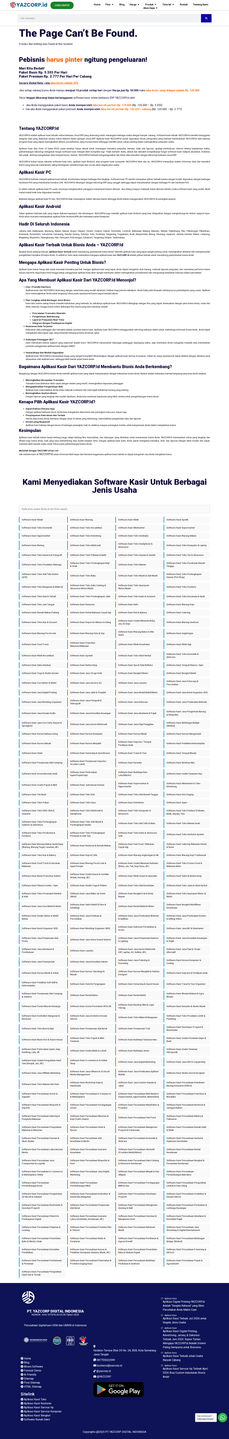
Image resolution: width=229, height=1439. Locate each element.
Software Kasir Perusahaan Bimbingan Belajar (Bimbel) (185, 1240)
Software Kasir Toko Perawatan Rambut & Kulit (41, 895)
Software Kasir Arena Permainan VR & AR (90, 1006)
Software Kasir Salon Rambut (36, 665)
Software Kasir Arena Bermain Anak (39, 773)
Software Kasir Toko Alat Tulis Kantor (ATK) (40, 575)
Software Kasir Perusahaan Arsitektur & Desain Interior (186, 1195)
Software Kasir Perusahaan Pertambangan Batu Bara (180, 1173)
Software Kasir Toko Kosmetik (37, 527)
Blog (122, 4)
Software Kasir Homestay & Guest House (138, 984)
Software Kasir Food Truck (35, 644)
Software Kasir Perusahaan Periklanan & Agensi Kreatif (138, 1240)
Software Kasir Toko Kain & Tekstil (39, 596)
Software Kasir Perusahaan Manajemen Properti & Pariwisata (137, 1128)
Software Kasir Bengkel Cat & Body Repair (135, 895)
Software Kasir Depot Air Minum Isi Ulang (90, 622)
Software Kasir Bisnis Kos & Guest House (42, 1039)
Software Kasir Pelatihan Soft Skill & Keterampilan (40, 984)
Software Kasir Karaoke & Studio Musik (185, 1006)
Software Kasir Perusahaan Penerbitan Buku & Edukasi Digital (137, 1251)
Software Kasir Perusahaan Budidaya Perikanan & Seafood (136, 1262)
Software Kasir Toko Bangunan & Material (42, 587)
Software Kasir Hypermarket (36, 536)
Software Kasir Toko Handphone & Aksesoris (135, 545)
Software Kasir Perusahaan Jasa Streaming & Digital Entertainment (183, 1228)
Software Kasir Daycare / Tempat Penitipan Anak (134, 743)
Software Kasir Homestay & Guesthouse (90, 753)
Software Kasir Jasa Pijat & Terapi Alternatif (183, 950)
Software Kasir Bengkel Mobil (181, 673)
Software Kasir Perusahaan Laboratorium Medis (42, 1151)
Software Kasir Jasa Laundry (132, 683)
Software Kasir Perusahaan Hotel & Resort (87, 1128)
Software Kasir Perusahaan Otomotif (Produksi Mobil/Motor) (136, 1151)
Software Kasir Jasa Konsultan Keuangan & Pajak (186, 939)
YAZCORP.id (46, 454)
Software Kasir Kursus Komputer (86, 734)
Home (97, 4)
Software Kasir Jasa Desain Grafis (38, 713)
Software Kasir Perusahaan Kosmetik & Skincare (137, 1139)
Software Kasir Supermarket (180, 527)
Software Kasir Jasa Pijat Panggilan (135, 724)
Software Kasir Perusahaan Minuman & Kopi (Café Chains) (89, 1117)
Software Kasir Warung (81, 519)
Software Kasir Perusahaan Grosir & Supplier (40, 1095)
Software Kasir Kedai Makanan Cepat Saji (90, 612)
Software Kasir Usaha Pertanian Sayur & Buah (186, 1039)
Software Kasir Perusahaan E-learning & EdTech (186, 1251)
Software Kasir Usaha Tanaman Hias (184, 773)
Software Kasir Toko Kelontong (85, 536)
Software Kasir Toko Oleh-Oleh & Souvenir (38, 812)
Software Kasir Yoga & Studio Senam (40, 673)
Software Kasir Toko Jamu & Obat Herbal (186, 885)
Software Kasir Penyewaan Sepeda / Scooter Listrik (88, 762)
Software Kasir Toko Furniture (181, 587)
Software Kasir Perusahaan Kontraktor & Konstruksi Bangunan (90, 1195)
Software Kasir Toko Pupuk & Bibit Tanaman (87, 1039)
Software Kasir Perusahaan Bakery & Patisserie (184, 1117)
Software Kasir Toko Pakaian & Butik (88, 555)
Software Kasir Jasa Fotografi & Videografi (86, 702)
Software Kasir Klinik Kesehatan (134, 644)
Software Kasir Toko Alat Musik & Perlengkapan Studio (86, 823)
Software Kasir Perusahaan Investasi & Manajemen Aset (137, 1217)
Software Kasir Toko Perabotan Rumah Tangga (185, 564)
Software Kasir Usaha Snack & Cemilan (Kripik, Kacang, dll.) (89, 876)
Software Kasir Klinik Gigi (178, 644)
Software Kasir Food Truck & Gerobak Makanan (41, 864)
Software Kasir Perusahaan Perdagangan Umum (90, 1106)
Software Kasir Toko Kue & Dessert (39, 622)
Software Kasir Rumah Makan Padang (40, 612)
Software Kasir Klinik (128, 519)
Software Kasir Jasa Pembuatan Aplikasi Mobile (138, 1073)
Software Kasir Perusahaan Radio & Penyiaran (87, 1240)
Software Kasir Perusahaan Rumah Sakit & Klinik (186, 1128)
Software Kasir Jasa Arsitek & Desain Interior (88, 1017)
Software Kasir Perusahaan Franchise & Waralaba (186, 1095)
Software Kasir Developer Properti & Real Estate (184, 1028)
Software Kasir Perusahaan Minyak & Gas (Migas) (138, 1173)
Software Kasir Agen (176, 802)
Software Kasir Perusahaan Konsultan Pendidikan (40, 1251)
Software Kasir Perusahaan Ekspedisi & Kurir (89, 1162)
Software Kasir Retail (32, 519)
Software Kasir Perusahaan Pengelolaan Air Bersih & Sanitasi (42, 1195)
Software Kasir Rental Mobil (132, 995)
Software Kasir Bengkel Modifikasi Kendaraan (183, 906)
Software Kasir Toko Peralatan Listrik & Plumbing (185, 1017)
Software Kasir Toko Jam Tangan (38, 604)
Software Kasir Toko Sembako (133, 536)
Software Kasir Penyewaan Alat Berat (88, 1028)
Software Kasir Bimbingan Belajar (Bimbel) (182, 724)
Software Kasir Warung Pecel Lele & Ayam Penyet (88, 864)
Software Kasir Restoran (82, 604)
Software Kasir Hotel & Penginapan (87, 984)
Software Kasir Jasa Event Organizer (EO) (187, 692)
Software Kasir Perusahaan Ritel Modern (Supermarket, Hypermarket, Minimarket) (138, 1095)
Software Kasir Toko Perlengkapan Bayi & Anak (89, 564)
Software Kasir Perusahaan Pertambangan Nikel (83, 1184)
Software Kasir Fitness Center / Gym (40, 885)
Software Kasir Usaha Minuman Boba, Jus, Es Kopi (136, 622)
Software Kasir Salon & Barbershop (184, 876)
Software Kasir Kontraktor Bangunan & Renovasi (41, 1017)
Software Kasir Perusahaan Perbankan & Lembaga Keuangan (186, 1206)
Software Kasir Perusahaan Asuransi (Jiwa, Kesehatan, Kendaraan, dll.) (88, 1217)
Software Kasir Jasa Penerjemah (38, 961)
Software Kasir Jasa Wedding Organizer (42, 702)
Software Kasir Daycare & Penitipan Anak (187, 973)
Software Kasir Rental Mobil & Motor (136, 906)
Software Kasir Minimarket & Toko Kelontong (183, 785)
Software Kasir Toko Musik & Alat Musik (138, 575)
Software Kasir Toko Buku (83, 575)
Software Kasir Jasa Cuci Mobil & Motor (41, 906)
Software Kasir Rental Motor (84, 995)
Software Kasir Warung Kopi (180, 604)
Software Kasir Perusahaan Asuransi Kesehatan (88, 1151)
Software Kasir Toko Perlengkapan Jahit (90, 596)
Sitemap (26, 1353)
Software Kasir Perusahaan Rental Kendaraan (183, 1151)
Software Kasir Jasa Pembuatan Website (186, 702)
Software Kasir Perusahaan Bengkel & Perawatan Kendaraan (185, 1162)
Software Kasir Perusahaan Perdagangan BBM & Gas (138, 1184)
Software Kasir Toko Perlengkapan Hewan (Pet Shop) (183, 575)
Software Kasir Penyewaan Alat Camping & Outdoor (42, 995)
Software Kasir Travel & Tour (132, 753)
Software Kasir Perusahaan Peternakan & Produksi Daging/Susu (90, 1262)
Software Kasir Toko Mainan (132, 564)
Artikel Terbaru (170, 1291)
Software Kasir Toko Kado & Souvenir (136, 596)
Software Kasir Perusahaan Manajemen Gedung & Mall (137, 1206)
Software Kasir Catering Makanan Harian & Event (186, 845)
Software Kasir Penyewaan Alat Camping (42, 762)
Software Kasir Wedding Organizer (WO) (90, 928)
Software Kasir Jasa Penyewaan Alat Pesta (40, 939)
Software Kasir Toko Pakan (35, 802)
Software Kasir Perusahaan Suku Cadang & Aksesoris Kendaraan (138, 1162)
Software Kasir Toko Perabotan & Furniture (38, 834)
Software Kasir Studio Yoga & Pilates (88, 885)
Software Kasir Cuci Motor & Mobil (39, 683)
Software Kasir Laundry (81, 950)
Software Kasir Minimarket (131, 527)
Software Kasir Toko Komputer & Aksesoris (134, 812)
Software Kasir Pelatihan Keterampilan (185, 743)
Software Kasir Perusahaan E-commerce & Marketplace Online (42, 1173)
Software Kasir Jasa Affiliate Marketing (41, 1073)
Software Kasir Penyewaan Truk (134, 1028)
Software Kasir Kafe (128, 604)
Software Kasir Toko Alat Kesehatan (136, 885)
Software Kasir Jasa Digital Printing (39, 692)
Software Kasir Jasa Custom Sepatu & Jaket (137, 1084)
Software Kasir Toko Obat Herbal (134, 655)
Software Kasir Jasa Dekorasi (133, 702)
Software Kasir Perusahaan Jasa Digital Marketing (89, 1173)
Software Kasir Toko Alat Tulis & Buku (136, 823)
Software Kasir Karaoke (130, 762)
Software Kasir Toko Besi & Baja (38, 1028)
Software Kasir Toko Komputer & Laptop (186, 545)
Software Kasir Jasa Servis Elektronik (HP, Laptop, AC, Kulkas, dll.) (136, 950)
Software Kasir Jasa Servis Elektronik (88, 724)
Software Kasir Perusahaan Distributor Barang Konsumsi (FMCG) (185, 1084)
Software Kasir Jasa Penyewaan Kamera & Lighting (138, 939)
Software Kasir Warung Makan (181, 536)
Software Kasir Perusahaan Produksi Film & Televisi (90, 1228)
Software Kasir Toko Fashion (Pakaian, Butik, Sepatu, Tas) (185, 812)
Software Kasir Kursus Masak (36, 743)
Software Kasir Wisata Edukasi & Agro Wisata (185, 995)
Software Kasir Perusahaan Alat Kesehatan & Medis (86, 1139)
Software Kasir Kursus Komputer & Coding (183, 961)
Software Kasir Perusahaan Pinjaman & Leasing (41, 1228)
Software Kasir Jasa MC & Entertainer (185, 928)
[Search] (206, 18)
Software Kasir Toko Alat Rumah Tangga (138, 794)
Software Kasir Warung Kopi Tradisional (186, 855)
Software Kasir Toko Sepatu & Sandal (136, 555)
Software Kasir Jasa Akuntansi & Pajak (137, 713)
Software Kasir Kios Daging (180, 794)
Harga (133, 4)
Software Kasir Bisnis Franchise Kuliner (41, 876)
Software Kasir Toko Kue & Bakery (39, 855)
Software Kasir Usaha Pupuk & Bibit (39, 785)
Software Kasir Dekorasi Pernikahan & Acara (137, 928)
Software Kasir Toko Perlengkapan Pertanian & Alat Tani (87, 834)
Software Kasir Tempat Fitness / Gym (184, 665)
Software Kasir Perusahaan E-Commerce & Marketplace (90, 1095)
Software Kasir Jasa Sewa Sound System (90, 939)
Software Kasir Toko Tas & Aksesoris (185, 555)
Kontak (184, 4)
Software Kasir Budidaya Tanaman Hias (137, 1039)
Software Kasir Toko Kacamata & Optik (185, 596)
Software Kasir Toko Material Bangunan (137, 1017)
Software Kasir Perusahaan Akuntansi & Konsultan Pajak (186, 1217)
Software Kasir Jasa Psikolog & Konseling (134, 961)
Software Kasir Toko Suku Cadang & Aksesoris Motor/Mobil (88, 587)
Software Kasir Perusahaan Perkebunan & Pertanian (42, 1262)
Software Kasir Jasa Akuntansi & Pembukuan (38, 950)
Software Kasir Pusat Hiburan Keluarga (41, 1006)
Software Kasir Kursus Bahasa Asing (40, 734)
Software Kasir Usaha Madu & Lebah (88, 1050)
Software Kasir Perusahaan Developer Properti (137, 1195)
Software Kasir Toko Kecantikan (86, 527)
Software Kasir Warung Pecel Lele (39, 633)
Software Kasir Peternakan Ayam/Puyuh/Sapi (83, 773)
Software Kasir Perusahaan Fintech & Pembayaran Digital (40, 1217)
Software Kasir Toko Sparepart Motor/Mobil (133, 587)
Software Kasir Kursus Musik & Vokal (40, 973)
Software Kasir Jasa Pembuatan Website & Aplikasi (138, 917)
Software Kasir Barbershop (83, 665)
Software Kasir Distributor (131, 802)
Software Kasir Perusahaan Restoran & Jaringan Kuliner (185, 1106)
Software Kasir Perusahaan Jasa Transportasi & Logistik (38, 1162)
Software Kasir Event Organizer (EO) (40, 928)
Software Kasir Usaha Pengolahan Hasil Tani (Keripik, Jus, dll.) (41, 1062)
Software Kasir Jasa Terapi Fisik (86, 673)
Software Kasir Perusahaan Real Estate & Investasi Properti (42, 1206)
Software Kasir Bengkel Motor (133, 673)
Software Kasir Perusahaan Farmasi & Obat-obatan (40, 1139)
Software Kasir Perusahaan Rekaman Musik (136, 1228)
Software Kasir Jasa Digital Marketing (136, 1062)
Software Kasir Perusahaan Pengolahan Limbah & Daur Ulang (186, 1184)
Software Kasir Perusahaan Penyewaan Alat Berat (89, 1206)
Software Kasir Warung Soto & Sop (87, 633)
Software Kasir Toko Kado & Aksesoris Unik (137, 834)
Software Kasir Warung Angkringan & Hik (138, 855)
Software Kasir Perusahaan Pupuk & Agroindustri (184, 1262)
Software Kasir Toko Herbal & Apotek (185, 834)
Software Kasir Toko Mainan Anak (183, 823)
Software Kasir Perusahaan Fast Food (137, 1117)
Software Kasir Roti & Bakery (132, 612)
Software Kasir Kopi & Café (83, 855)
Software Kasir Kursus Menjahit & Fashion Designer (138, 973)
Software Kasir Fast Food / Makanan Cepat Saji (136, 845)
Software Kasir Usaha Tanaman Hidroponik (181, 1050)
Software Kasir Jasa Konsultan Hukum (89, 961)
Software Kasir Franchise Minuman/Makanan (82, 644)
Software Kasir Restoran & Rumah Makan (90, 845)
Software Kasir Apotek (81, 655)
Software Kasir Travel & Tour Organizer (186, 984)
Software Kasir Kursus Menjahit (85, 743)
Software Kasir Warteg (33, 545)
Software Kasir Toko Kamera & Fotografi (42, 555)
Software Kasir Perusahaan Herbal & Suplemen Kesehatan (184, 1139)
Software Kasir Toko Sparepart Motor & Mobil (186, 895)
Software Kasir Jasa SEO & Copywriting (185, 1062)
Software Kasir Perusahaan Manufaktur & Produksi (138, 1106)
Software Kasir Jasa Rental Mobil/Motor (138, 692)
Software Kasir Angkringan (179, 633)
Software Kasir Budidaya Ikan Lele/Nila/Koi (132, 773)
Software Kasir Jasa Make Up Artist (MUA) (87, 895)
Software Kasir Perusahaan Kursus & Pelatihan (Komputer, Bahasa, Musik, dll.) (90, 1251)
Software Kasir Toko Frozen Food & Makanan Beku (184, 864)
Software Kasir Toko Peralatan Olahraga (42, 564)
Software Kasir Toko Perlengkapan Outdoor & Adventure (39, 823)
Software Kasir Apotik (177, 519)
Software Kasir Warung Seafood (182, 622)
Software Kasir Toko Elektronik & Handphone (86, 812)
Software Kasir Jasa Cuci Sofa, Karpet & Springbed (42, 724)
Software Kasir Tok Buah (34, 794)
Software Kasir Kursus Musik (132, 734)
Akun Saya (149, 8)
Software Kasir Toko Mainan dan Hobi (40, 1084)
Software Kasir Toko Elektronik (85, 545)
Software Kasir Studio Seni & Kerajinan (185, 1073)
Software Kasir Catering (178, 612)
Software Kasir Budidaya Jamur (133, 1050)
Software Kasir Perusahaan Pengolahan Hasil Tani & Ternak (41, 1273)
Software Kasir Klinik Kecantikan (38, 655)
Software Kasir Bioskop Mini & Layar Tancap (136, 1006)
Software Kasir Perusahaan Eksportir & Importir (41, 1106)
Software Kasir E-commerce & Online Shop (88, 1062)
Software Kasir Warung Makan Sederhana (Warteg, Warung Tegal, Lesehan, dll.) (42, 845)
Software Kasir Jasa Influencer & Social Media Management (89, 1073)
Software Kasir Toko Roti (82, 794)
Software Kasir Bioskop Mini (180, 762)
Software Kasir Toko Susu (83, 802)
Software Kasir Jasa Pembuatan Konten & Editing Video (186, 917)
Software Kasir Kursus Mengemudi (183, 734)
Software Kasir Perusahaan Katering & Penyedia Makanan (41, 1117)
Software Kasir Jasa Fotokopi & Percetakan (85, 917)
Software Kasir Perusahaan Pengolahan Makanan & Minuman (41, 1128)
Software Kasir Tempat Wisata (181, 753)
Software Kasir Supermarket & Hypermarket (133, 785)
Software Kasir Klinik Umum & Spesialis (137, 876)
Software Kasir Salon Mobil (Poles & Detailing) (88, 906)
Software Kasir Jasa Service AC (86, 683)
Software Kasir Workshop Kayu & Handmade (86, 1084)
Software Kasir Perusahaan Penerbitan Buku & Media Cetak (41, 1240)
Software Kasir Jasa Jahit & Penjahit (88, 692)
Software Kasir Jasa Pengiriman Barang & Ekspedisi (186, 713)
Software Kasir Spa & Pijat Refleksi (135, 665)
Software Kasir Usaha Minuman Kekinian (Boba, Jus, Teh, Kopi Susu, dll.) (138, 864)
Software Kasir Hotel (32, 753)
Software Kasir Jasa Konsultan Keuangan (90, 713)
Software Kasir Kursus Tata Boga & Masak (87, 973)
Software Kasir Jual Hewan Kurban (87, 785)
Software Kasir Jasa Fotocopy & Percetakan (182, 682)
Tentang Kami (200, 4)
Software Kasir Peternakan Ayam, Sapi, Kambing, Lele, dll (41, 1050)
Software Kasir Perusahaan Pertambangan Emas (35, 1184)
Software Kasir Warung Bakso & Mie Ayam (136, 633)
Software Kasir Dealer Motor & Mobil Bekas (40, 917)
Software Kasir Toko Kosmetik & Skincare (182, 655)
